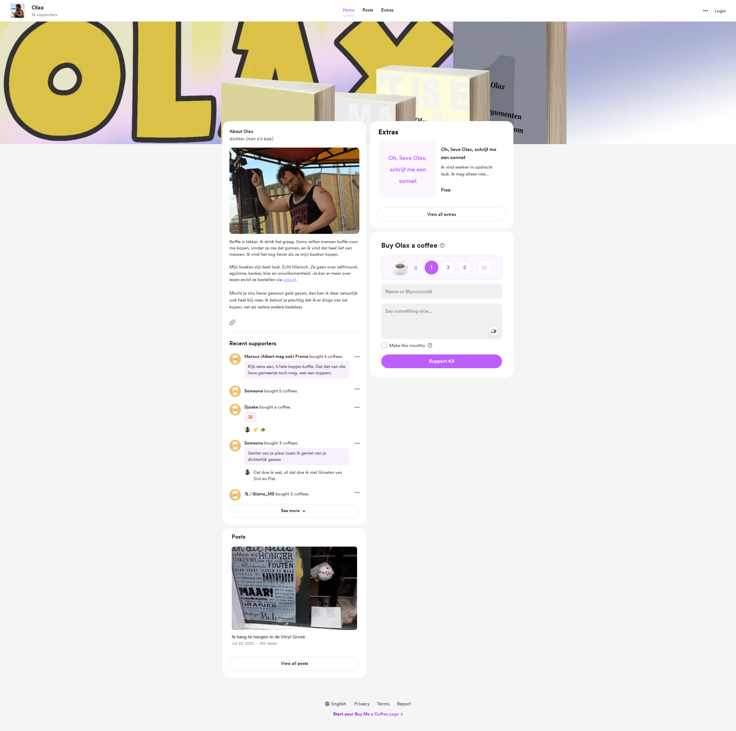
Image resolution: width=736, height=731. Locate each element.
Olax (38, 7)
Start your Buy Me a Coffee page (366, 714)
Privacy (361, 704)
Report (404, 704)
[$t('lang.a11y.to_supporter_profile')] (247, 429)
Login (720, 11)
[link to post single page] (294, 597)
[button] (349, 10)
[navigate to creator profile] (17, 10)
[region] (441, 174)
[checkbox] (403, 345)
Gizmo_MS (263, 494)
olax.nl (289, 279)
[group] (294, 597)
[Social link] (232, 322)
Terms (383, 704)
